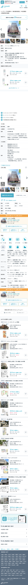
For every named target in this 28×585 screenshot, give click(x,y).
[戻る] (1, 29)
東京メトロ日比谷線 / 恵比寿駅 (12, 56)
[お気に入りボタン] (25, 73)
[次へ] (27, 29)
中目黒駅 (17, 549)
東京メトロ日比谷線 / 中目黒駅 (12, 53)
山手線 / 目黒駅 (8, 55)
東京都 (8, 549)
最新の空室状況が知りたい (15, 226)
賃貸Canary (3, 549)
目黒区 (12, 549)
